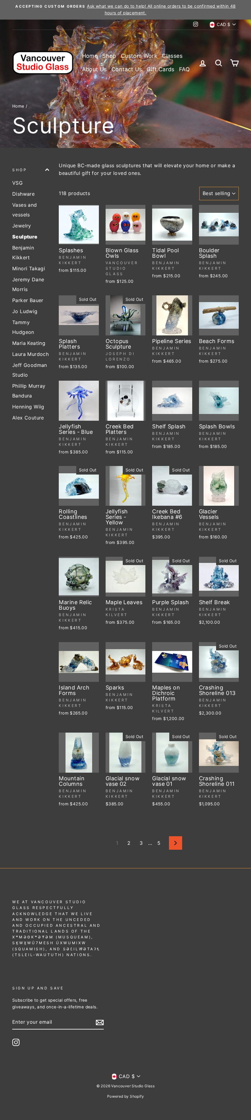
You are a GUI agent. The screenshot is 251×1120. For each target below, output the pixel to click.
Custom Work (139, 56)
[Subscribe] (100, 1022)
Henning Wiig (28, 407)
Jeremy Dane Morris (28, 284)
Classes (172, 56)
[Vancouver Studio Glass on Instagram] (16, 1042)
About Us (94, 69)
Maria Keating (28, 343)
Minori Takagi (28, 268)
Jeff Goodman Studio (29, 370)
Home (90, 56)
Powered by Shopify (125, 1096)
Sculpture (25, 237)
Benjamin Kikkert (23, 253)
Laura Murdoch (30, 354)
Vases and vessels (24, 210)
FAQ (184, 69)
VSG (17, 183)
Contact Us (126, 69)
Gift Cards (160, 69)
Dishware (23, 194)
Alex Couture (28, 418)
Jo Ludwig (25, 311)
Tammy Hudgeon (23, 327)
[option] (125, 10)
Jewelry (21, 226)
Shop (109, 56)
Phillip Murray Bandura (29, 391)
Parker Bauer (27, 300)
